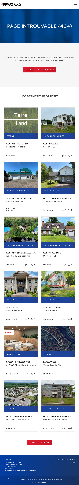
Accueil (28, 70)
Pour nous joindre (45, 70)
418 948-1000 (12, 466)
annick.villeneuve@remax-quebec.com (23, 470)
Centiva (44, 482)
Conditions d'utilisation (36, 479)
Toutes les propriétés (39, 442)
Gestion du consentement (53, 479)
